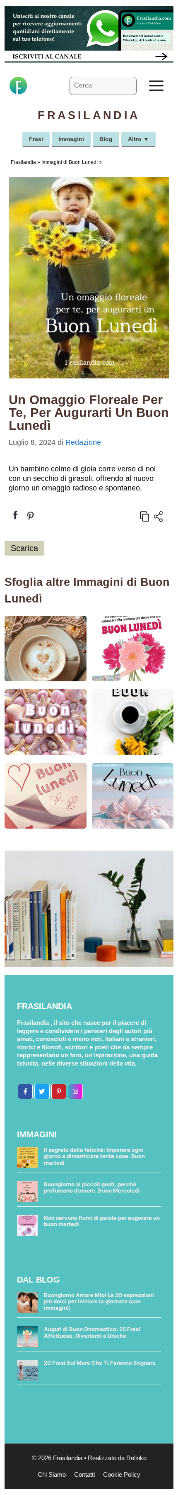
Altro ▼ (138, 139)
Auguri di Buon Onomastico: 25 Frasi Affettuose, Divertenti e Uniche (92, 1332)
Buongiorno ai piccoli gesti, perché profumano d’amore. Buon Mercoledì (92, 1187)
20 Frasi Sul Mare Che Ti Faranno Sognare (100, 1362)
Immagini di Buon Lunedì (69, 162)
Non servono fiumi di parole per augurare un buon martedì (102, 1221)
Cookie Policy (121, 1474)
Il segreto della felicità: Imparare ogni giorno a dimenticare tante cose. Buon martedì (94, 1156)
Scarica (24, 548)
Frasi (36, 139)
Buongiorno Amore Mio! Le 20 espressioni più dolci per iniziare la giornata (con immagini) (99, 1301)
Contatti (84, 1474)
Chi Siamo (52, 1474)
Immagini (71, 139)
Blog (106, 139)
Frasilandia (23, 162)
